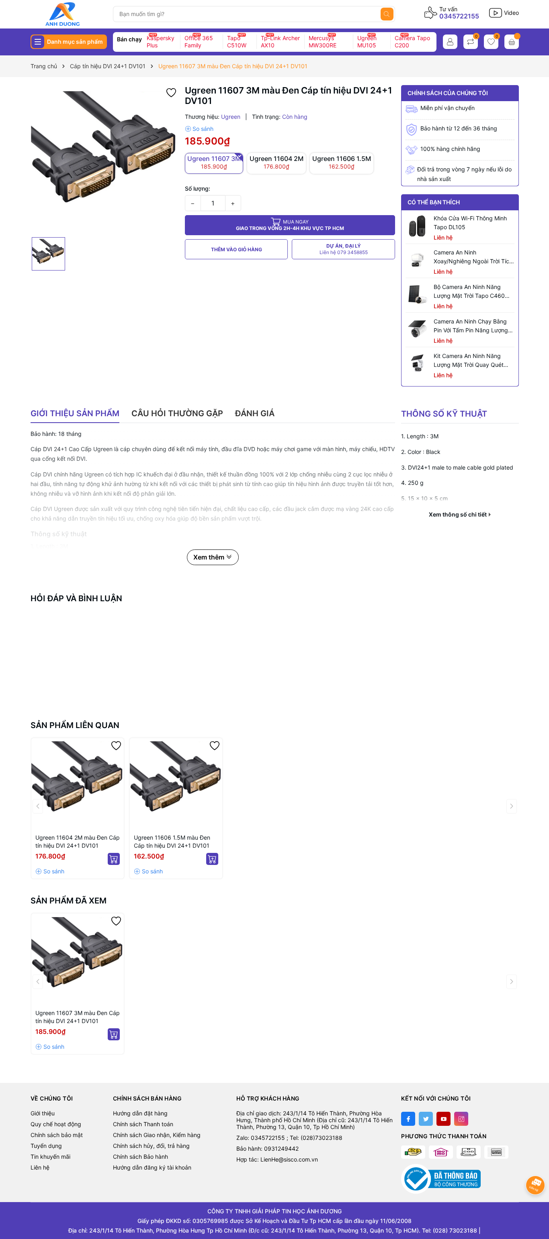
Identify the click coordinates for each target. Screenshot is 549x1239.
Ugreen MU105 (367, 42)
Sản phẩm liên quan (75, 725)
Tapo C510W (236, 42)
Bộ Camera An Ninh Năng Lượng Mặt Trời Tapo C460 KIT (469, 291)
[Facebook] (408, 1119)
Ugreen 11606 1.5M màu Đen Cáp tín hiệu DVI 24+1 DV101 (172, 841)
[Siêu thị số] (68, 14)
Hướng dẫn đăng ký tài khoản (152, 1167)
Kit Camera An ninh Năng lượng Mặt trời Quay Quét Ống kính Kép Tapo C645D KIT (469, 360)
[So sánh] (199, 129)
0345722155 (459, 16)
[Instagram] (461, 1119)
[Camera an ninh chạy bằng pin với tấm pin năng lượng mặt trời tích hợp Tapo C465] (418, 329)
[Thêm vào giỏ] (114, 859)
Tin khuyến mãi (50, 1156)
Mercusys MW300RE (322, 42)
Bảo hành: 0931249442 (267, 1148)
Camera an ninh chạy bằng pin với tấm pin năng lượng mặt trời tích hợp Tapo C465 (473, 326)
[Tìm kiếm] (387, 14)
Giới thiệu (43, 1113)
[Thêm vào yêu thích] (171, 91)
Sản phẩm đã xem (69, 900)
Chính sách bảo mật (57, 1134)
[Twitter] (426, 1119)
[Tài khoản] (450, 42)
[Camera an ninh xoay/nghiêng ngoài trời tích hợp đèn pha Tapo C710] (418, 260)
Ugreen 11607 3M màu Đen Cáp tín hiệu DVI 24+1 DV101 (77, 1016)
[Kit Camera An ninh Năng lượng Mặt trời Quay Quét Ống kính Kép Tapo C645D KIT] (418, 364)
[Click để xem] (105, 159)
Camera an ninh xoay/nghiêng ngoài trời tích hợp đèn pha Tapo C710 (473, 257)
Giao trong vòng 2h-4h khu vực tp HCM (290, 225)
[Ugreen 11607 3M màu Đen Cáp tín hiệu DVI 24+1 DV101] (77, 959)
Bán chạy (129, 39)
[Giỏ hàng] (511, 42)
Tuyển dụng (46, 1145)
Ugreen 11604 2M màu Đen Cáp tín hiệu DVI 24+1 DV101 (77, 841)
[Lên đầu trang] (536, 1206)
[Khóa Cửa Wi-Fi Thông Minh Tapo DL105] (418, 226)
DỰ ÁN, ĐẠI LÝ (344, 249)
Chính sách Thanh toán (143, 1124)
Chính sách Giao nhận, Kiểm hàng (157, 1134)
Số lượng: (197, 188)
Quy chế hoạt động (56, 1124)
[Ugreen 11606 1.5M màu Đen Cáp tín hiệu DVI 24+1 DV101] (176, 784)
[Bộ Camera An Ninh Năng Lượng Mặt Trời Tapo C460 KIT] (418, 295)
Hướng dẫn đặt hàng (140, 1113)
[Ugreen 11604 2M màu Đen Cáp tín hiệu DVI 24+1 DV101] (77, 784)
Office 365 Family (198, 42)
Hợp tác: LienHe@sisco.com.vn (277, 1159)
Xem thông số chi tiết (458, 514)
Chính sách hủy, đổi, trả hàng (151, 1145)
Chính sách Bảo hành (140, 1156)
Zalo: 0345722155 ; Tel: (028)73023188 (289, 1137)
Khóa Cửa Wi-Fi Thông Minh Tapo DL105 (470, 222)
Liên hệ (40, 1167)
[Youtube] (443, 1119)
